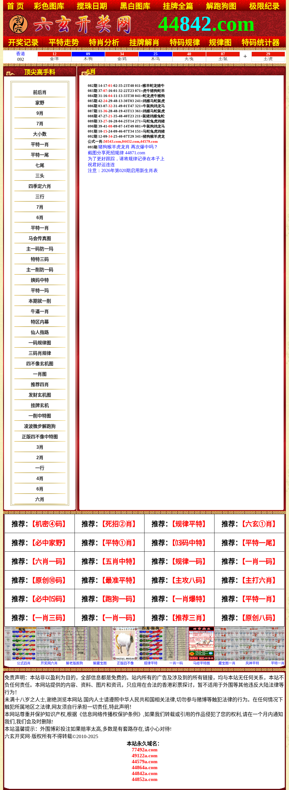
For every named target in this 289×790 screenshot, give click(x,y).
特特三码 (40, 259)
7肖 (39, 123)
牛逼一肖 (40, 311)
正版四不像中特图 (40, 436)
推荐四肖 (40, 384)
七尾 (39, 165)
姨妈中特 (40, 280)
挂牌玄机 (40, 405)
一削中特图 (40, 415)
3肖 (39, 447)
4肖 (39, 478)
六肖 (39, 499)
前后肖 (40, 92)
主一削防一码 (39, 269)
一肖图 (40, 374)
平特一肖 (40, 144)
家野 (39, 102)
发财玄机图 (40, 395)
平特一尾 (40, 155)
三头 (39, 175)
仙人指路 (40, 332)
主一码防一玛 (39, 249)
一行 (39, 468)
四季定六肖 (40, 186)
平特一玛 (40, 290)
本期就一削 (40, 301)
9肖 (39, 113)
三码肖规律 (40, 353)
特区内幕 (40, 322)
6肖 (39, 217)
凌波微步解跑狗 (40, 426)
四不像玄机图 (39, 363)
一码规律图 (40, 342)
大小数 (40, 134)
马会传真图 (40, 238)
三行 (39, 196)
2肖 (39, 457)
